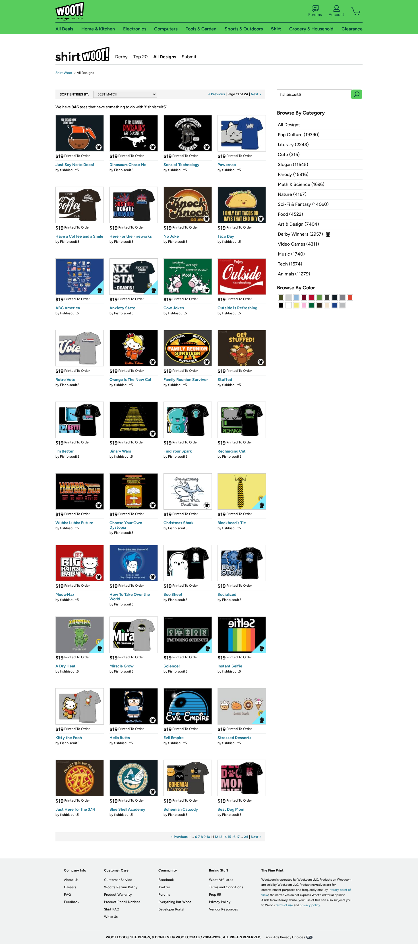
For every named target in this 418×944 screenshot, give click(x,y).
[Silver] (288, 297)
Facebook (166, 880)
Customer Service (118, 880)
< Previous (216, 94)
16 (233, 837)
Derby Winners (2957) (300, 234)
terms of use (284, 905)
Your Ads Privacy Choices (285, 937)
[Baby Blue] (296, 297)
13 (220, 837)
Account (336, 14)
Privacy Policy (219, 902)
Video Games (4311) (298, 244)
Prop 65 (215, 895)
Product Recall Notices (122, 902)
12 (216, 837)
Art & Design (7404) (298, 224)
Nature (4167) (292, 194)
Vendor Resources (223, 909)
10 (208, 837)
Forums (315, 14)
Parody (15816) (293, 174)
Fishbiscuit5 (123, 170)
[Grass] (319, 297)
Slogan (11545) (293, 164)
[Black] (281, 305)
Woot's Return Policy (120, 887)
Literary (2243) (293, 144)
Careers (70, 887)
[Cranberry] (304, 297)
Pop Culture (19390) (299, 134)
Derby (121, 56)
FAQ (67, 895)
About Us (71, 880)
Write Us (111, 917)
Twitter (164, 887)
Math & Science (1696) (301, 184)
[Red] (311, 297)
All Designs (164, 56)
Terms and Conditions (226, 887)
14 (225, 837)
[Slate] (342, 297)
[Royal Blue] (334, 305)
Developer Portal (171, 909)
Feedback (71, 902)
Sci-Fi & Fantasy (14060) (303, 204)
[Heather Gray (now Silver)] (342, 305)
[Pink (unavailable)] (304, 305)
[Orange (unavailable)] (350, 297)
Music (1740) (291, 254)
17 (238, 837)
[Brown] (319, 305)
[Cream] (327, 305)
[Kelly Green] (311, 305)
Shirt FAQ (111, 909)
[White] (288, 305)
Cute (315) (289, 154)
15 (229, 837)
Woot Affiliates (221, 880)
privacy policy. (310, 905)
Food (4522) (290, 214)
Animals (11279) (294, 274)
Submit (189, 56)
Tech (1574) (290, 264)
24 (246, 837)
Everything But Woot (174, 902)
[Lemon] (296, 305)
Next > (256, 94)
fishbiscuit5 (69, 170)
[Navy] (334, 297)
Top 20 (140, 56)
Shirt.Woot (82, 54)
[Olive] (281, 297)
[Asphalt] (327, 297)
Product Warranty (118, 895)
